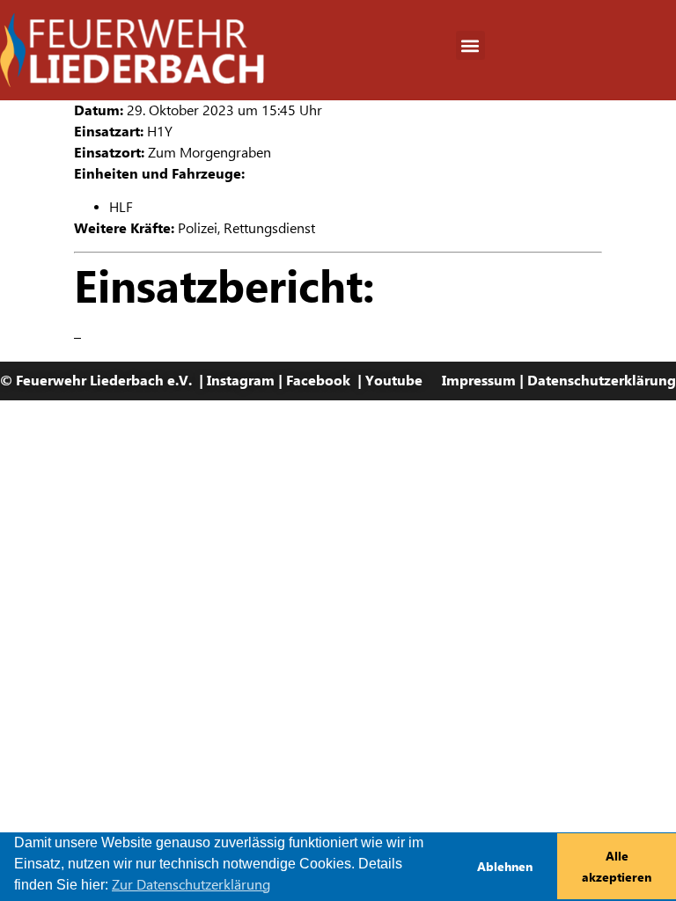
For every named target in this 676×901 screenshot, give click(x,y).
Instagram (241, 380)
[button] (470, 45)
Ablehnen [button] (505, 867)
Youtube (393, 380)
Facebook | (325, 380)
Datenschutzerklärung (601, 380)
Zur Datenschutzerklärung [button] (191, 884)
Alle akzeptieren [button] (616, 866)
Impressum (479, 380)
